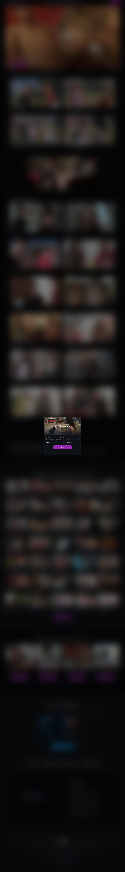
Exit (62, 452)
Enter (62, 447)
